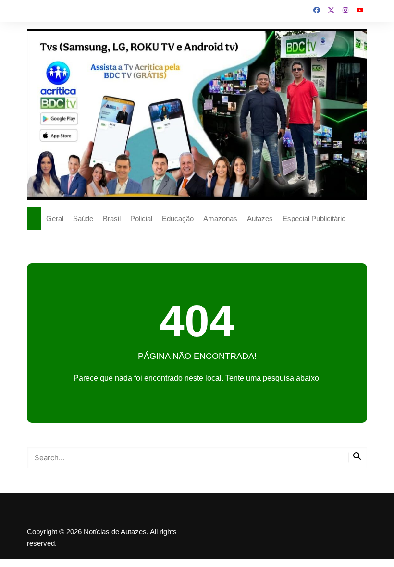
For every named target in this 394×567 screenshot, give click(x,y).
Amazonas (220, 218)
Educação (178, 218)
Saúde (83, 218)
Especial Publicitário (314, 218)
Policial (141, 218)
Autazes (260, 218)
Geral (54, 218)
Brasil (112, 218)
